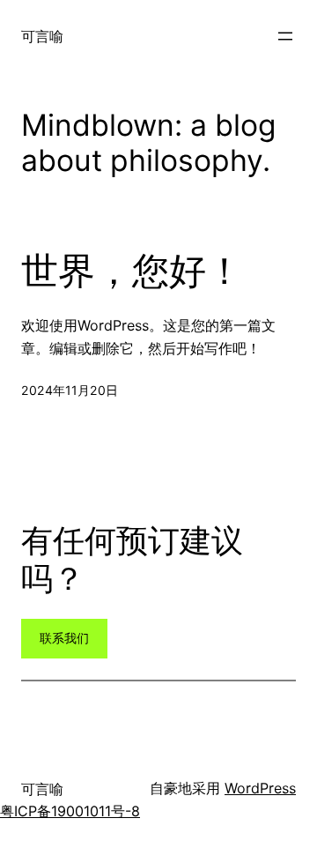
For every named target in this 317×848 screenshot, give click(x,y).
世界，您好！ (132, 271)
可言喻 (42, 36)
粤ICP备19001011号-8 (70, 811)
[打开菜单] (285, 36)
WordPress (260, 788)
